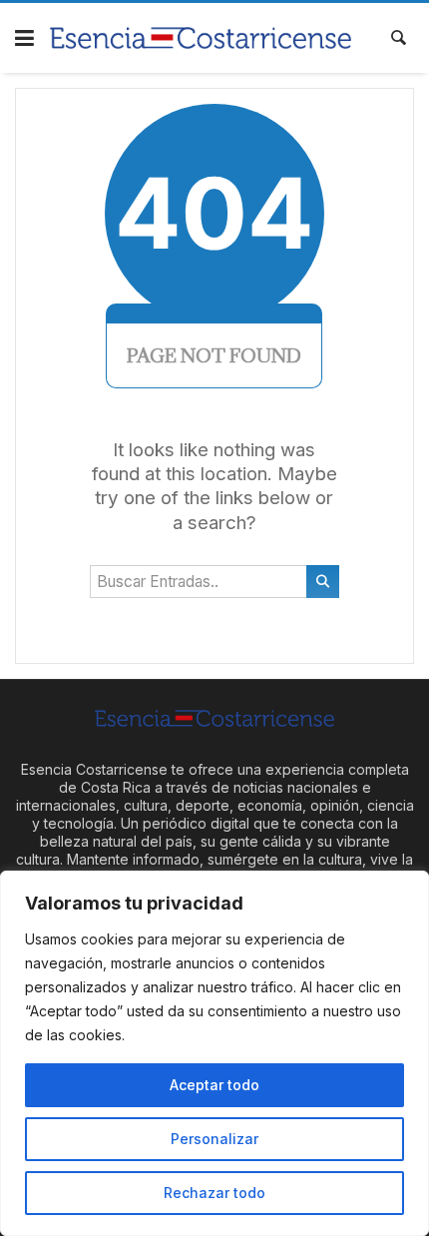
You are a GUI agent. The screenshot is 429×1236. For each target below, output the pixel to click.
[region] (214, 1053)
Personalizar (214, 1138)
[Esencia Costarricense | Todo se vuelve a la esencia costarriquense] (201, 37)
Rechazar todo (214, 1192)
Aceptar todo (214, 1084)
